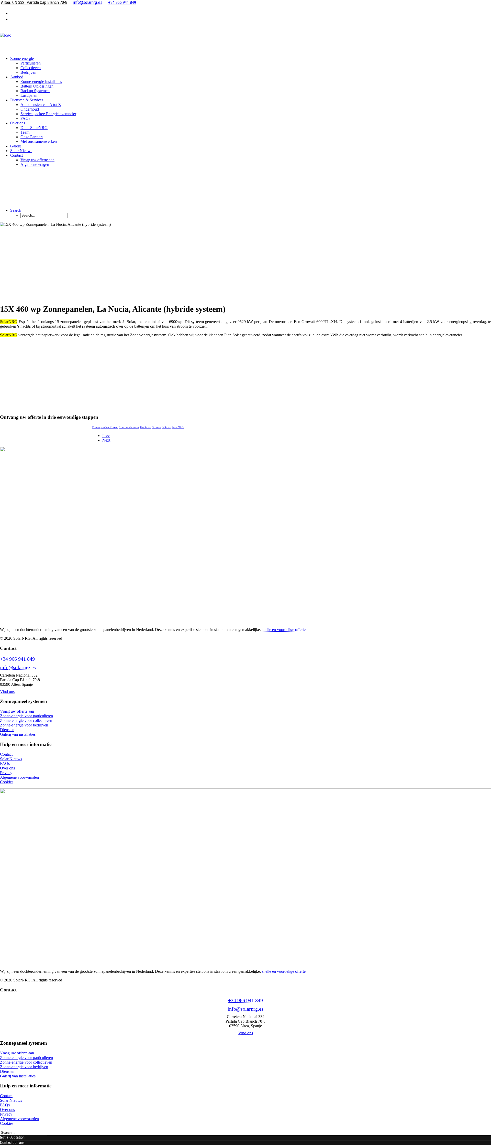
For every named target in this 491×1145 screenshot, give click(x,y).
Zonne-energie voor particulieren (26, 716)
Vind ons (7, 691)
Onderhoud (29, 109)
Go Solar (145, 427)
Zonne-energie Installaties (41, 81)
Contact (6, 754)
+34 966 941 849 (17, 659)
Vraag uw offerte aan (37, 160)
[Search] (23, 1132)
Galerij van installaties (18, 734)
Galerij (15, 146)
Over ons (17, 123)
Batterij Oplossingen (36, 86)
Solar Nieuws (21, 150)
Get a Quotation (12, 1137)
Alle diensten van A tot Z (40, 104)
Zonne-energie (22, 58)
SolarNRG (178, 427)
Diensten (7, 729)
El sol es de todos (129, 427)
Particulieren (30, 63)
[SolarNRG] (245, 39)
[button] (15, 210)
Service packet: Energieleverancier (48, 114)
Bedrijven (28, 72)
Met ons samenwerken (38, 141)
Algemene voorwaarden (19, 777)
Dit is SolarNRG (34, 127)
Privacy (6, 773)
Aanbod (16, 77)
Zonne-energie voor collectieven (26, 720)
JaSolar (166, 427)
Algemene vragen (34, 164)
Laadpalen (28, 95)
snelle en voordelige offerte (284, 629)
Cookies (6, 782)
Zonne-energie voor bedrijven (24, 725)
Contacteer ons (12, 1142)
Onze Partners (31, 137)
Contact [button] (16, 155)
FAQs (25, 118)
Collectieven (30, 68)
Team (24, 132)
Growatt (156, 427)
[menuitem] (250, 13)
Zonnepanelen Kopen (105, 427)
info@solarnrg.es (18, 667)
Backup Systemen (35, 91)
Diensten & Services (26, 100)
